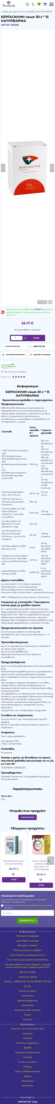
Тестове (27, 1019)
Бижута (27, 1038)
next (50, 860)
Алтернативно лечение (28, 1010)
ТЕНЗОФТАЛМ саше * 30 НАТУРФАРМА (14, 862)
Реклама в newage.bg (27, 936)
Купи (36, 338)
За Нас (27, 986)
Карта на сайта (27, 991)
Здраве (27, 1047)
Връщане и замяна (27, 945)
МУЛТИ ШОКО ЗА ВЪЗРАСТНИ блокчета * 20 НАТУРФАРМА (41, 865)
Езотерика (27, 1005)
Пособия (27, 1057)
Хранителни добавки (15, 371)
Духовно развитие (27, 1000)
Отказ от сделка (27, 977)
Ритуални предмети (27, 1043)
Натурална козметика (27, 1052)
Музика (27, 1076)
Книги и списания (27, 1062)
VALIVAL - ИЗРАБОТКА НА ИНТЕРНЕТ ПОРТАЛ (27, 981)
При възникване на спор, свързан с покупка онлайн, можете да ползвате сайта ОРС (27, 966)
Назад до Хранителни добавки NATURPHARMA (27, 11)
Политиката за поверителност (30, 905)
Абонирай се (26, 920)
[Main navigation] (51, 4)
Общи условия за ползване (28, 950)
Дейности (27, 1085)
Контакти (27, 995)
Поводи (27, 1066)
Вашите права (27, 972)
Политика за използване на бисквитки (27, 959)
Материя (27, 1033)
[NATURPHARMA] (8, 365)
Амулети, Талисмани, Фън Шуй (27, 1028)
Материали (27, 1081)
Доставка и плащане (27, 940)
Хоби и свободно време (27, 1071)
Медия (27, 1014)
